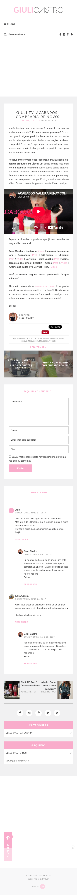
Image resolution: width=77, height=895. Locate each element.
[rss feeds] (72, 34)
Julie (17, 509)
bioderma (54, 338)
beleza (46, 338)
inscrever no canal (44, 286)
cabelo (62, 338)
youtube (52, 341)
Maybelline (43, 341)
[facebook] (60, 34)
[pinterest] (68, 34)
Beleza (26, 120)
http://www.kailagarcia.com (28, 615)
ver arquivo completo (16, 760)
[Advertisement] (38, 67)
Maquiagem (33, 341)
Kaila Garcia (21, 596)
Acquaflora (31, 338)
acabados (21, 338)
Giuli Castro (30, 551)
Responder (21, 539)
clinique (24, 341)
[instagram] (64, 34)
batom (39, 338)
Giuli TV (35, 120)
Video (41, 251)
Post (34, 255)
